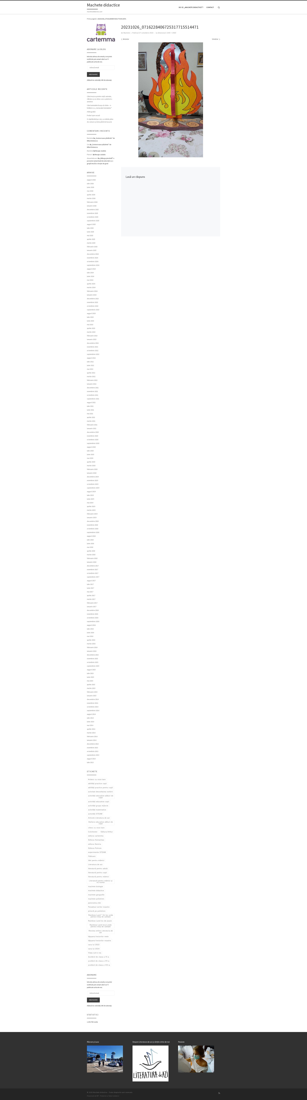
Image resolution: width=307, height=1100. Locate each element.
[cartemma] (101, 32)
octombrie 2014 (92, 707)
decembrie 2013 (93, 744)
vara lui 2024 (94, 949)
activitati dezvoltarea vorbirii (100, 792)
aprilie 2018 (91, 551)
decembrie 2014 (93, 699)
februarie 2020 (92, 469)
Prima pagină (91, 19)
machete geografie (96, 895)
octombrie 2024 (92, 261)
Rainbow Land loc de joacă (100, 921)
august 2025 (91, 224)
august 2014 (91, 714)
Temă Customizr (114, 1096)
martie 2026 (91, 198)
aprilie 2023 (91, 328)
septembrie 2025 (93, 221)
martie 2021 (91, 421)
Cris (88, 144)
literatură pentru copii (97, 873)
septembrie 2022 (93, 354)
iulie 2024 (90, 272)
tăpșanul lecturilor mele (98, 936)
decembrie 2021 (93, 388)
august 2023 (91, 313)
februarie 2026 (92, 202)
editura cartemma (95, 836)
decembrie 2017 (93, 566)
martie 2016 (91, 644)
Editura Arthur (107, 832)
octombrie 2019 (92, 484)
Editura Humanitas (96, 840)
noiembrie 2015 (92, 658)
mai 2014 (90, 725)
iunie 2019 (90, 499)
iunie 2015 (90, 677)
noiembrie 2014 (92, 703)
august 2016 (91, 625)
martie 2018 (91, 555)
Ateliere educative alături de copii (100, 823)
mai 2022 (90, 369)
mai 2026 (90, 191)
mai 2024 (90, 280)
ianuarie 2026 (91, 206)
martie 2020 (91, 465)
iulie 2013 (90, 762)
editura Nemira (94, 844)
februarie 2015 (92, 692)
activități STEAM (95, 814)
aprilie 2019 (91, 506)
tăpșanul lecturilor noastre (99, 941)
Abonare (93, 74)
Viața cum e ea (94, 953)
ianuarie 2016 (91, 651)
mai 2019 (90, 503)
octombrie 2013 (92, 751)
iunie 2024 (90, 276)
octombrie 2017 (92, 573)
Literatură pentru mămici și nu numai (100, 881)
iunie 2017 (90, 588)
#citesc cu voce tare (97, 779)
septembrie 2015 (93, 666)
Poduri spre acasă (93, 115)
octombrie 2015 (92, 662)
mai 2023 (90, 324)
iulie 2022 (90, 362)
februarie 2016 (92, 647)
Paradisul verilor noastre (99, 907)
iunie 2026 (90, 187)
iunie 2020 (90, 454)
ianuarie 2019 (91, 517)
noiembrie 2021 (92, 391)
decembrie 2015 (93, 655)
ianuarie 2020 (91, 473)
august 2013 (91, 759)
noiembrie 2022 (92, 347)
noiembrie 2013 (92, 748)
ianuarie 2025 (91, 250)
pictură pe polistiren (97, 911)
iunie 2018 (90, 543)
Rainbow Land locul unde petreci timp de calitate (101, 926)
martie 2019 (91, 510)
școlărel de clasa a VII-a (98, 961)
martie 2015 (91, 688)
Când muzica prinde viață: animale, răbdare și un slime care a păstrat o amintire (99, 99)
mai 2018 (90, 547)
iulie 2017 (90, 584)
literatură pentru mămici (98, 877)
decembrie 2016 (93, 610)
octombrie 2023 (92, 306)
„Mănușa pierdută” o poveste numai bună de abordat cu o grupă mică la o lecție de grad (100, 161)
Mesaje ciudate (100, 151)
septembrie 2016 (93, 621)
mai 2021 (90, 414)
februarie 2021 (92, 425)
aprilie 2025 (91, 239)
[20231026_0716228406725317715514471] (170, 99)
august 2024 (91, 269)
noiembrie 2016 (92, 614)
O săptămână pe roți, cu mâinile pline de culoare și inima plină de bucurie (100, 120)
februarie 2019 (92, 514)
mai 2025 (90, 235)
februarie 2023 (92, 336)
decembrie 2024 (93, 254)
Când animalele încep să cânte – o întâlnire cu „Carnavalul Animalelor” (99, 106)
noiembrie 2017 (92, 569)
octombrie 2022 (92, 350)
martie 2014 (91, 733)
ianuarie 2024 (91, 295)
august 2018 (91, 536)
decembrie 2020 (93, 432)
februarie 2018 (92, 558)
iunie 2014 (90, 722)
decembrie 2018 (93, 521)
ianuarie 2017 (91, 606)
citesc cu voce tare (96, 828)
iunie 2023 (90, 321)
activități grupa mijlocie (98, 806)
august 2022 (91, 358)
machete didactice (96, 890)
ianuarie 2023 (91, 339)
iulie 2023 (90, 317)
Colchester (92, 832)
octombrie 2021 (92, 395)
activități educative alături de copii (100, 796)
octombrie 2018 (92, 529)
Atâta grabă (91, 112)
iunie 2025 (90, 232)
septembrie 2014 (93, 710)
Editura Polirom (95, 848)
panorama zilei (94, 903)
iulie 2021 (90, 406)
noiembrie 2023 (92, 302)
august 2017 (91, 581)
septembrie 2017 (93, 577)
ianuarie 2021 (91, 428)
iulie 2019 (90, 495)
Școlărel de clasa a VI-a (98, 957)
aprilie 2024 (91, 284)
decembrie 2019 (93, 477)
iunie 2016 (90, 632)
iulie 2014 (90, 718)
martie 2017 (91, 599)
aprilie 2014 (91, 729)
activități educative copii (98, 802)
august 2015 (91, 670)
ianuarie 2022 (91, 384)
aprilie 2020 (91, 462)
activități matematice (97, 810)
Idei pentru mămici (96, 860)
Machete (127, 33)
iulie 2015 (90, 673)
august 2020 (91, 447)
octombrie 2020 (92, 439)
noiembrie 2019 (92, 480)
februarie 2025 (92, 247)
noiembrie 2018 (92, 525)
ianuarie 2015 (91, 696)
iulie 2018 (90, 540)
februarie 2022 (92, 380)
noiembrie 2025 (92, 213)
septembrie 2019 (93, 488)
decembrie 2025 (93, 209)
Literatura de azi (95, 864)
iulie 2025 (90, 228)
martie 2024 (91, 287)
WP (98, 1096)
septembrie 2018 (93, 532)
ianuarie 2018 (91, 562)
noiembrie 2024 (92, 258)
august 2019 (91, 491)
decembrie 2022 (93, 343)
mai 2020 (90, 458)
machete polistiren (96, 899)
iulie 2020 (90, 451)
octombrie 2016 (92, 618)
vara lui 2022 (94, 945)
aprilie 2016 (91, 640)
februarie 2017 (92, 603)
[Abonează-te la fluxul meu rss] (219, 1093)
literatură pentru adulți (98, 868)
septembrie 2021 (93, 399)
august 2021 (91, 402)
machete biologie (95, 886)
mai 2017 (90, 592)
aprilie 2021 (91, 417)
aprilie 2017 (91, 595)
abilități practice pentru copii (100, 788)
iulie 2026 (90, 183)
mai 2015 (90, 681)
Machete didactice (100, 1092)
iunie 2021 (90, 410)
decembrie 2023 (93, 298)
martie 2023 (91, 332)
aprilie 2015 (91, 684)
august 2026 (91, 180)
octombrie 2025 (92, 217)
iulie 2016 (90, 629)
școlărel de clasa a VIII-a (99, 965)
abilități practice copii (97, 783)
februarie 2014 (92, 736)
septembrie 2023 (93, 310)
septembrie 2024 (93, 265)
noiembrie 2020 (92, 436)
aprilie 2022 (91, 373)
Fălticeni (92, 856)
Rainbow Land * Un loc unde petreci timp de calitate (100, 916)
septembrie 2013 (93, 755)
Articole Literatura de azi (99, 818)
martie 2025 (91, 243)
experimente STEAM (97, 852)
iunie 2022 (90, 365)
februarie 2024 (92, 291)
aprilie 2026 (91, 195)
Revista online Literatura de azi (101, 931)
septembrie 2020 (93, 443)
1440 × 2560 (171, 33)
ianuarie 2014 (91, 740)
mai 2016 (90, 636)
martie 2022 (91, 376)
